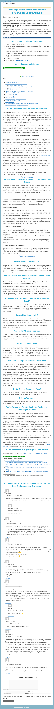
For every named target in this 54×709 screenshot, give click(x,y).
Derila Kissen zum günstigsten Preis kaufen (35, 453)
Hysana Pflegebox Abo (9, 474)
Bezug (9, 88)
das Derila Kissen (45, 155)
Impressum (26, 707)
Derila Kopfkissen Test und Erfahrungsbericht (16, 84)
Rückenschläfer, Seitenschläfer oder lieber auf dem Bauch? (19, 92)
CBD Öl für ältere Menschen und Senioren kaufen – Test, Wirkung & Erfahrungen (26, 471)
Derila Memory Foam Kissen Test (15, 85)
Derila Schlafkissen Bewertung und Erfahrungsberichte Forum (19, 86)
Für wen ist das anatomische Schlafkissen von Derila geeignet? (20, 91)
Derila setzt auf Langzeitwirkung (13, 89)
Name (4, 692)
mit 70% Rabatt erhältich (23, 60)
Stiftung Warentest (9, 102)
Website (27, 693)
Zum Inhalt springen (6, 1)
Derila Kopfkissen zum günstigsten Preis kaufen (16, 105)
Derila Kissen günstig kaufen (12, 82)
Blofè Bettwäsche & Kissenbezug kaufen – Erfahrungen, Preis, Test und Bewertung (27, 462)
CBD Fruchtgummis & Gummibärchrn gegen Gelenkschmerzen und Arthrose (23, 475)
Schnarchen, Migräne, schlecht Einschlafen (15, 99)
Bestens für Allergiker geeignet (12, 96)
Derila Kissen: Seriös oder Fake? (12, 100)
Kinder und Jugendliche (10, 97)
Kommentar (6, 689)
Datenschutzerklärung (18, 707)
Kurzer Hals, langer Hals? (11, 94)
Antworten (8, 503)
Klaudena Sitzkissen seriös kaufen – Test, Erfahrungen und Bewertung (24, 461)
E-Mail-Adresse (32, 692)
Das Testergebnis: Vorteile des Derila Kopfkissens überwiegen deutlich (22, 103)
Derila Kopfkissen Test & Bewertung (13, 81)
